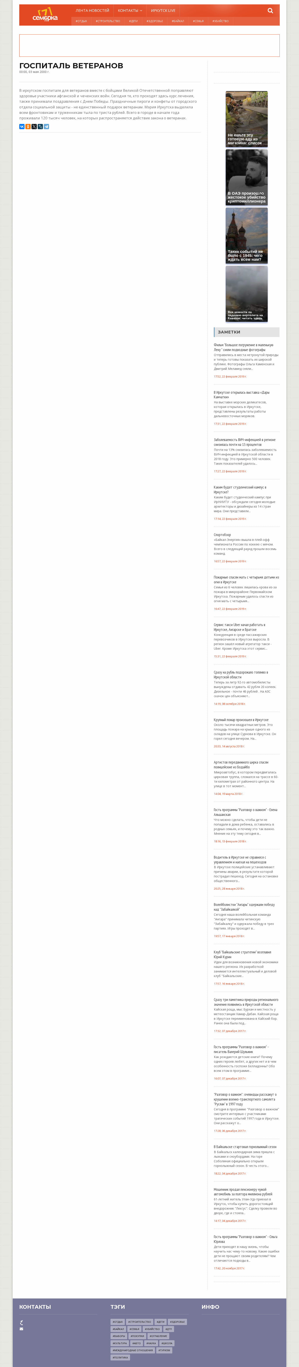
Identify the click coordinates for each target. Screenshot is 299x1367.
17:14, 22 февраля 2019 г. (230, 519)
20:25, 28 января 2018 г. (229, 889)
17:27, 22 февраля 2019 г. (230, 471)
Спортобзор (222, 534)
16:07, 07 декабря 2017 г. (230, 1078)
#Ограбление (158, 1336)
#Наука (151, 1343)
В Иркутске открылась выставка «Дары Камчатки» (241, 395)
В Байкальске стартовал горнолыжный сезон (245, 1146)
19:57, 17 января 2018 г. (229, 936)
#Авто (136, 1343)
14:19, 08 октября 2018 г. (230, 704)
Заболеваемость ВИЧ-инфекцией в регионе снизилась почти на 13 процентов (245, 442)
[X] (34, 126)
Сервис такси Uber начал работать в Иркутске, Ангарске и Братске (239, 627)
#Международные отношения (133, 1350)
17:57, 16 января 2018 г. (229, 984)
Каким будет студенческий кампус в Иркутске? (240, 489)
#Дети (133, 21)
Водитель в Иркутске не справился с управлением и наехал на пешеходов (240, 859)
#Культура (120, 1343)
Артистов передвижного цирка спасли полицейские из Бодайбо (241, 764)
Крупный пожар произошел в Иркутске (241, 719)
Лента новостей (92, 10)
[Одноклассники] (28, 126)
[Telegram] (46, 126)
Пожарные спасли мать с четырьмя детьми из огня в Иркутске (246, 579)
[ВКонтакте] (22, 126)
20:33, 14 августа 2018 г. (229, 746)
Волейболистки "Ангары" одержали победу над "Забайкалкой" (244, 907)
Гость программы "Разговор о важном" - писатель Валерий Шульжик (241, 1049)
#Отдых (81, 21)
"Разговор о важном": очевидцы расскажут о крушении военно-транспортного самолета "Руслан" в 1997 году (245, 1099)
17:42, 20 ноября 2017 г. (229, 1268)
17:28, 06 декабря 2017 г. (230, 1131)
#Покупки (137, 1336)
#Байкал (178, 21)
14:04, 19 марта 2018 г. (228, 794)
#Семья (198, 21)
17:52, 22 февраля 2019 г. (230, 376)
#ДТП (168, 1329)
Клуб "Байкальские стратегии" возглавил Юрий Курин (242, 954)
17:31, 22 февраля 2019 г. (230, 424)
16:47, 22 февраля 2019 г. (230, 609)
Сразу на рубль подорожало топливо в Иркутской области (241, 674)
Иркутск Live (163, 10)
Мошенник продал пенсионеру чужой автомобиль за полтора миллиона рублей (243, 1192)
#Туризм (164, 1350)
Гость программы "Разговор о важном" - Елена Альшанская (245, 812)
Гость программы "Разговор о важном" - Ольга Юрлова (245, 1239)
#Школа (167, 1343)
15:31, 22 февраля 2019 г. (230, 656)
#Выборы (119, 1336)
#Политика (120, 1357)
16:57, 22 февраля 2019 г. (230, 561)
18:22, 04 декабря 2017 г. (230, 1173)
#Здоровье (155, 21)
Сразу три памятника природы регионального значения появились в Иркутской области (246, 1002)
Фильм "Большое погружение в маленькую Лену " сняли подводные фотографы (243, 347)
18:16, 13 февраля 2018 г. (230, 841)
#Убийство (221, 21)
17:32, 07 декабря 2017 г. (230, 1031)
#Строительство (108, 21)
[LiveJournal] (40, 126)
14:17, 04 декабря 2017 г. (230, 1221)
